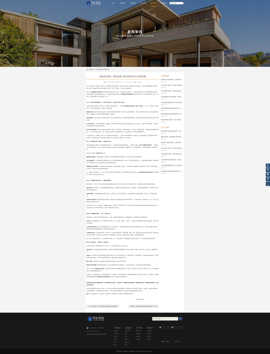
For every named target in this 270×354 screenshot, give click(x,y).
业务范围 (138, 339)
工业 (126, 336)
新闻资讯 (154, 3)
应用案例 (133, 3)
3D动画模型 (107, 293)
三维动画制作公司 (94, 293)
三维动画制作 (114, 293)
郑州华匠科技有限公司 (112, 82)
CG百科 (149, 339)
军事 (126, 333)
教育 (126, 339)
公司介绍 (138, 330)
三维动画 (101, 293)
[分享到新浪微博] (152, 299)
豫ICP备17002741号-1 (147, 351)
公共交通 (127, 330)
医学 (126, 344)
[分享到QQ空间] (147, 299)
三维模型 (116, 330)
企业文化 (138, 336)
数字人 (115, 339)
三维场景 (116, 333)
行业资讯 (149, 333)
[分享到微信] (156, 299)
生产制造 (127, 342)
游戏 (115, 342)
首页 (113, 3)
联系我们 (164, 3)
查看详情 (106, 69)
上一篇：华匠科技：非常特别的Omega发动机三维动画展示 (102, 306)
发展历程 (138, 333)
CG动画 (116, 336)
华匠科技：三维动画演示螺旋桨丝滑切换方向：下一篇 (143, 306)
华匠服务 (123, 3)
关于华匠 (143, 3)
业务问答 (149, 336)
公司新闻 (149, 330)
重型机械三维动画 (128, 293)
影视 (115, 344)
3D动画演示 (121, 293)
